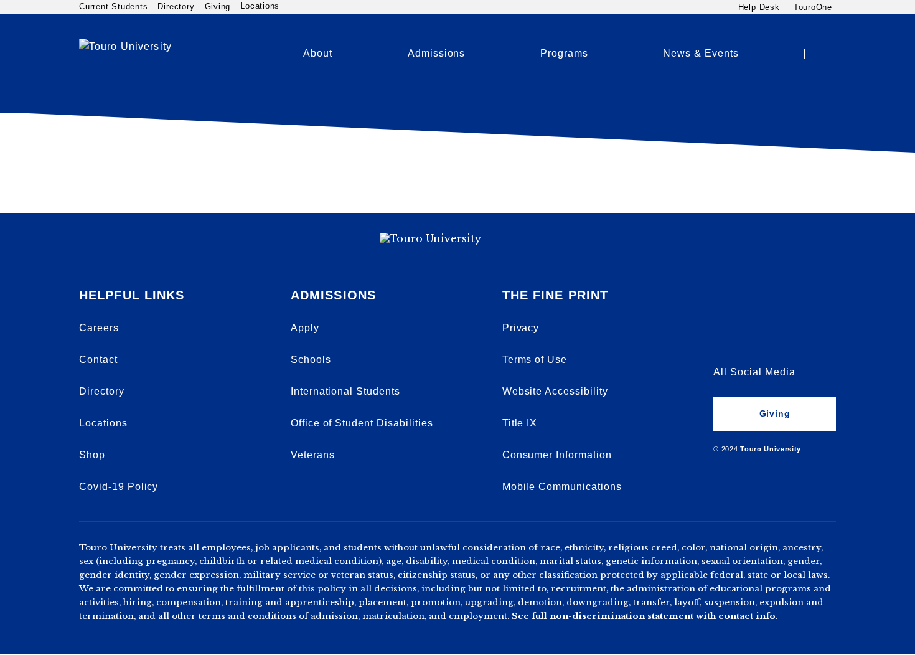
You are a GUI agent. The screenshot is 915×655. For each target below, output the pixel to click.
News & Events (700, 53)
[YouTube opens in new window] (766, 305)
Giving (218, 6)
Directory (175, 6)
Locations (259, 6)
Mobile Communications (562, 486)
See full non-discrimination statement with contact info (644, 616)
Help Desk (759, 7)
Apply (305, 328)
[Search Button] (825, 54)
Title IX (520, 423)
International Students (345, 391)
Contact (98, 359)
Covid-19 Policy (118, 486)
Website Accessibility (555, 391)
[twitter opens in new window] (766, 339)
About (317, 53)
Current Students (113, 6)
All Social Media (754, 372)
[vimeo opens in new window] (723, 305)
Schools (311, 359)
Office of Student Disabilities (362, 423)
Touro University (770, 449)
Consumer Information (557, 455)
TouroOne (813, 7)
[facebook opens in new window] (723, 339)
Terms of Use (535, 359)
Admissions (437, 53)
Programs (564, 53)
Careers (99, 328)
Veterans (313, 455)
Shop (92, 455)
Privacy (521, 328)
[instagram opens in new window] (809, 339)
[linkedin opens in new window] (809, 305)
